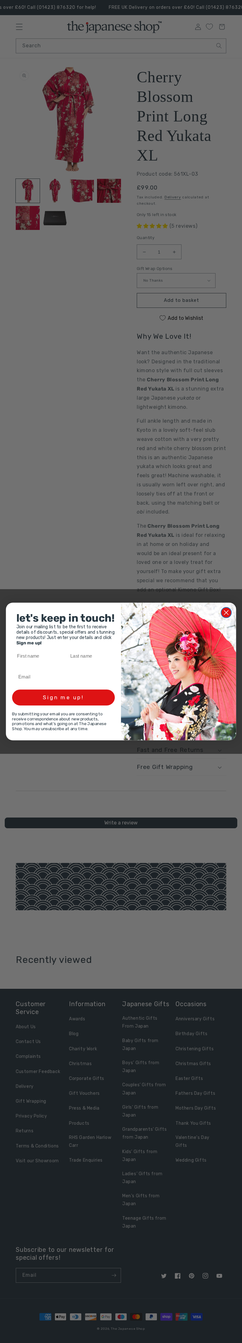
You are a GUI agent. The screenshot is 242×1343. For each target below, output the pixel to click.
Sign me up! (63, 697)
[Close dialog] (226, 612)
